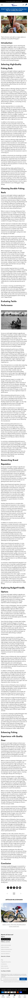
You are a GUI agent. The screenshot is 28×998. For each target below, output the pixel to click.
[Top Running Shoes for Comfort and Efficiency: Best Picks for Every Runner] (20, 893)
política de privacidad (6, 945)
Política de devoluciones (6, 949)
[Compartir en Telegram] (17, 888)
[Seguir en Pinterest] (9, 939)
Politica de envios (5, 947)
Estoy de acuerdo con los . (15, 981)
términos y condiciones (20, 981)
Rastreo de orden (5, 968)
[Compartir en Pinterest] (14, 888)
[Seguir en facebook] (2, 939)
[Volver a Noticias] (14, 893)
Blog (2, 959)
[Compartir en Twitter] (11, 888)
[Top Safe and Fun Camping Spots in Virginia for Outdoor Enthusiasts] (7, 893)
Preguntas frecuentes (6, 962)
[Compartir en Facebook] (8, 888)
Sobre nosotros (4, 966)
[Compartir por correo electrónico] (20, 888)
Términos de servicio (5, 951)
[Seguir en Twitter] (4, 939)
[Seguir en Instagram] (7, 939)
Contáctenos (4, 964)
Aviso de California (5, 953)
